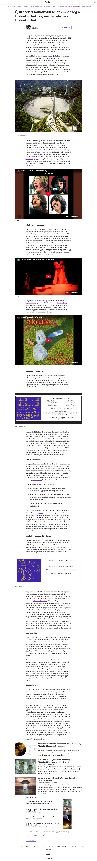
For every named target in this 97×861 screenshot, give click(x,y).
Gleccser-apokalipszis (23, 6)
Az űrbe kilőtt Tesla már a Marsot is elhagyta (40, 817)
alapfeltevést (37, 480)
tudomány (35, 28)
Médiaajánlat (52, 846)
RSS (76, 846)
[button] (30, 832)
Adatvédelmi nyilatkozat (32, 846)
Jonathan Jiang (62, 303)
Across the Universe (43, 152)
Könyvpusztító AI (48, 6)
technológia (46, 748)
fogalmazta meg (31, 303)
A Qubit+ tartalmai (12, 6)
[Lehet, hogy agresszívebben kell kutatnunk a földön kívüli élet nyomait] (67, 825)
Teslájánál (38, 446)
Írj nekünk (48, 849)
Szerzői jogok (21, 846)
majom (44, 764)
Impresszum (13, 846)
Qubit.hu (39, 748)
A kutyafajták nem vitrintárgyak (72, 6)
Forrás (18, 220)
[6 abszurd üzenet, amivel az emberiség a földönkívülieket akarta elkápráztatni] (25, 766)
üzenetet (51, 60)
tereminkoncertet (31, 245)
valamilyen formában (40, 601)
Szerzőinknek (82, 846)
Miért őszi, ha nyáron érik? (88, 6)
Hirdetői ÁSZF (60, 846)
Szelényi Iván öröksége (36, 6)
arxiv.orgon (49, 312)
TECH (34, 818)
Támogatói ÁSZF (69, 846)
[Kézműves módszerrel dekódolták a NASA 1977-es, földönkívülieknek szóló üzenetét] (25, 749)
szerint (31, 432)
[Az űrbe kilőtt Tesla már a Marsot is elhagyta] (67, 818)
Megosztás (67, 27)
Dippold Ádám (35, 26)
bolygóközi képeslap (40, 301)
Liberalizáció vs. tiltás (58, 6)
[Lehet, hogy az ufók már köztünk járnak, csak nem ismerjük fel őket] (25, 786)
